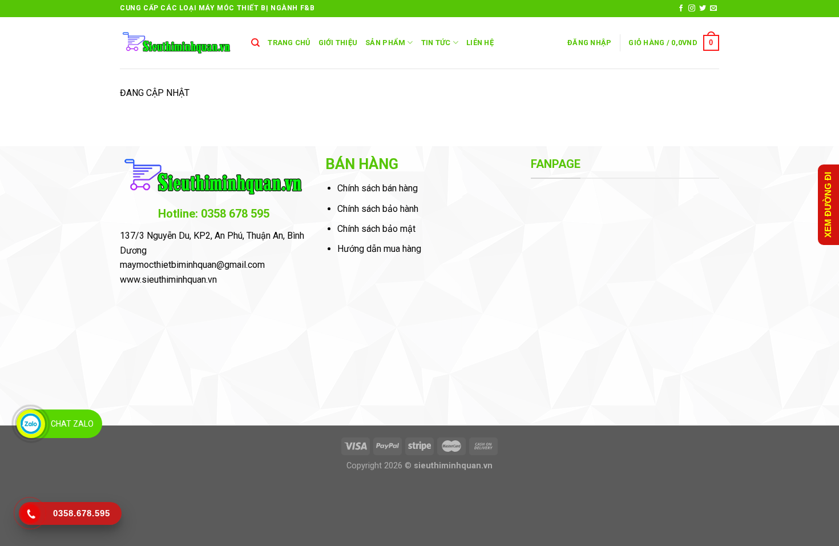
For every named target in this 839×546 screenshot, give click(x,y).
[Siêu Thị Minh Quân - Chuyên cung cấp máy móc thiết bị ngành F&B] (177, 43)
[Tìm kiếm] (255, 43)
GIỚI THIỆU (338, 42)
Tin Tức (436, 42)
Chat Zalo (72, 423)
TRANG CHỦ (289, 42)
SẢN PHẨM (385, 42)
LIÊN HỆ (480, 42)
